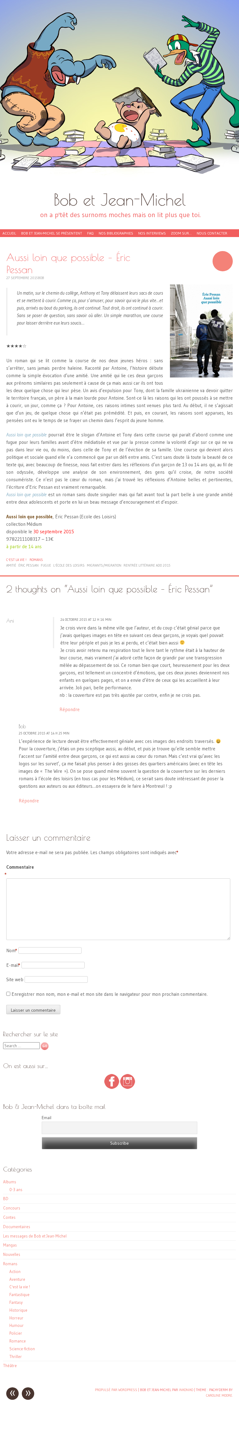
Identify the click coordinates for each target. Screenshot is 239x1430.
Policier (15, 1333)
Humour (16, 1325)
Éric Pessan (28, 565)
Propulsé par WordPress (116, 1390)
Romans (36, 560)
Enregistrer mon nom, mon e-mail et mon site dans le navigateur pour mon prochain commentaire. (110, 994)
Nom (11, 950)
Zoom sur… (181, 233)
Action (15, 1271)
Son (223, 261)
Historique (18, 1310)
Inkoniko (186, 1390)
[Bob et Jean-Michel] (119, 95)
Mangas (10, 1244)
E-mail (13, 965)
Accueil (9, 233)
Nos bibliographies (116, 233)
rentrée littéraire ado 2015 (147, 565)
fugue (46, 565)
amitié (11, 565)
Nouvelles (11, 1254)
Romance (17, 1340)
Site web (14, 979)
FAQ (90, 233)
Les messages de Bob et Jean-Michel (35, 1235)
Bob (41, 278)
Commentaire (19, 870)
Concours (11, 1207)
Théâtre (10, 1365)
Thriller (15, 1356)
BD (5, 1198)
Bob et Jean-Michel (120, 199)
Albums (9, 1181)
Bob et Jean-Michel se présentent (51, 233)
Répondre (69, 709)
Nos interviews (152, 233)
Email (46, 1117)
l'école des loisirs (69, 565)
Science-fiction (22, 1348)
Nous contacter (212, 233)
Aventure (17, 1279)
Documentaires (16, 1226)
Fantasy (16, 1302)
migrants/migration (104, 565)
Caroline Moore (219, 1395)
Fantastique (19, 1294)
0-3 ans (15, 1189)
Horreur (16, 1317)
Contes (9, 1217)
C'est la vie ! (16, 560)
